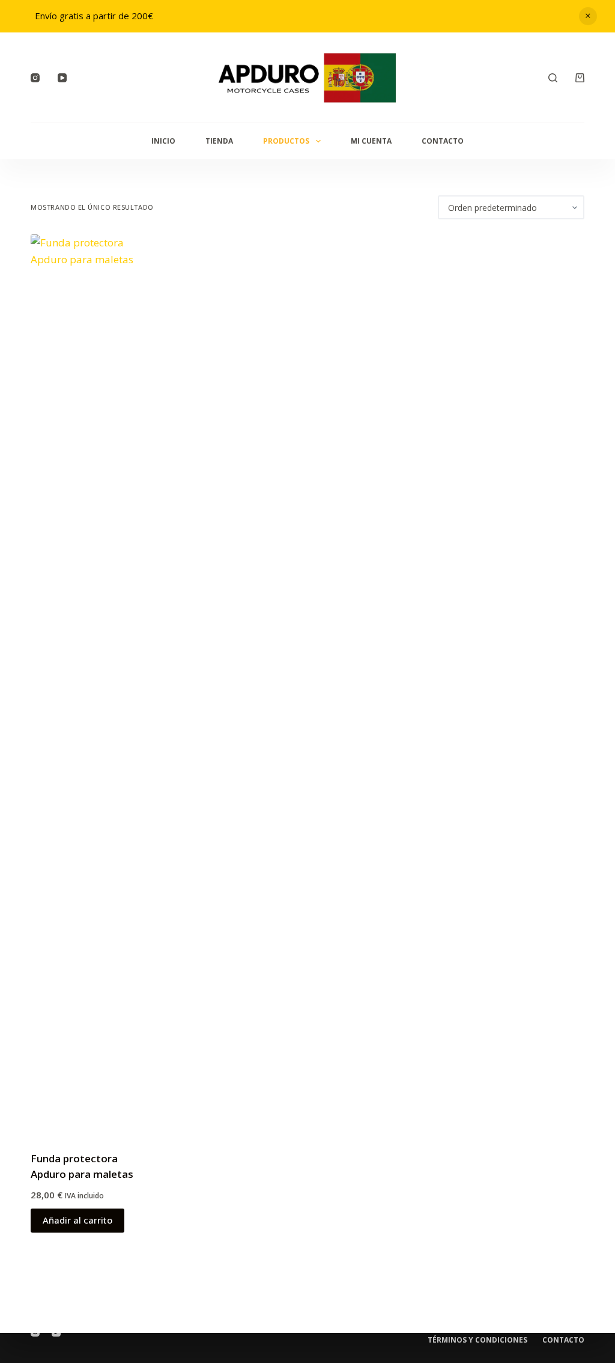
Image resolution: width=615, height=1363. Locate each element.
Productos (286, 141)
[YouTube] (62, 77)
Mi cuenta (371, 141)
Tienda (219, 141)
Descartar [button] (588, 16)
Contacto (443, 141)
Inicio (163, 141)
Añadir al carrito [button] (77, 1220)
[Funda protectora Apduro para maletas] (93, 685)
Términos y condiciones (477, 1340)
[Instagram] (35, 77)
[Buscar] (552, 77)
